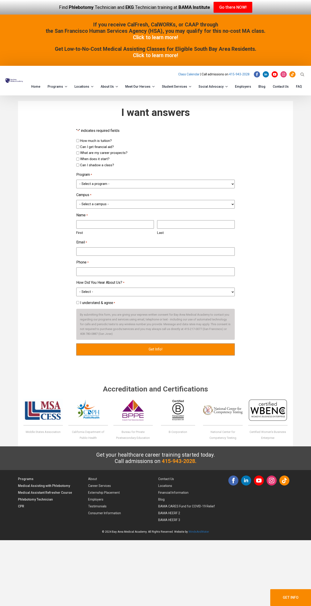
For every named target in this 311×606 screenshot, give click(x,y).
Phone (82, 262)
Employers (243, 86)
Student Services (174, 86)
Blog (261, 86)
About (92, 479)
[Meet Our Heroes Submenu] (154, 85)
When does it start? (95, 159)
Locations (81, 86)
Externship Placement (104, 492)
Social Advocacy (211, 86)
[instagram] (283, 74)
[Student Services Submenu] (191, 85)
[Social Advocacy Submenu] (227, 85)
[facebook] (257, 74)
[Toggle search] (302, 74)
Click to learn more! (155, 37)
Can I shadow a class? (97, 165)
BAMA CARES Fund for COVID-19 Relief (186, 506)
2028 (246, 74)
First (79, 233)
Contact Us (281, 86)
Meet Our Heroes (137, 86)
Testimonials (97, 506)
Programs (55, 86)
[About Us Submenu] (118, 85)
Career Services (99, 486)
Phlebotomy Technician (35, 499)
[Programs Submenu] (67, 85)
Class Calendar (189, 74)
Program (84, 174)
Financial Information (173, 492)
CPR (21, 506)
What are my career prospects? (103, 153)
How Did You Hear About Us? (100, 282)
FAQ (299, 86)
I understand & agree (97, 303)
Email (81, 242)
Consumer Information (104, 513)
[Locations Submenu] (93, 85)
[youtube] (275, 74)
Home (35, 86)
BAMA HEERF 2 (169, 513)
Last (160, 233)
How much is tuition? (96, 141)
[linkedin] (266, 74)
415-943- (235, 74)
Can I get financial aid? (97, 147)
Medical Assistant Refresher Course (45, 492)
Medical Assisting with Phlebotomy (44, 486)
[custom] (292, 74)
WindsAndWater (199, 531)
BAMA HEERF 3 (169, 520)
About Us (107, 86)
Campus (83, 195)
